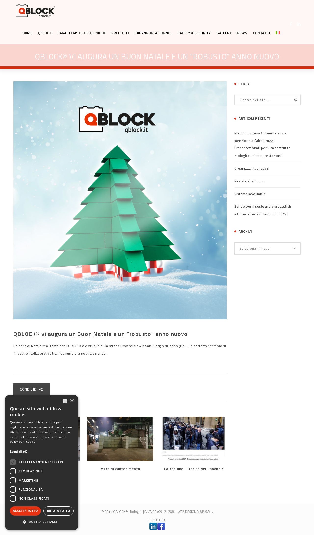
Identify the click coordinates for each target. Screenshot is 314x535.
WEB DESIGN (187, 511)
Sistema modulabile (250, 193)
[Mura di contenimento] (120, 439)
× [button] (72, 401)
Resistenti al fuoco (249, 181)
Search (295, 100)
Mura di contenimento (120, 469)
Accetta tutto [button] (25, 511)
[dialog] (41, 462)
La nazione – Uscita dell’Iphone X (194, 469)
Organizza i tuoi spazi (251, 168)
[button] (42, 522)
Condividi (29, 389)
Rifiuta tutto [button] (58, 511)
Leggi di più (19, 451)
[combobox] (65, 401)
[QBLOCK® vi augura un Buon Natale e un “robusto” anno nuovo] (120, 200)
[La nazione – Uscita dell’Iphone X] (194, 439)
